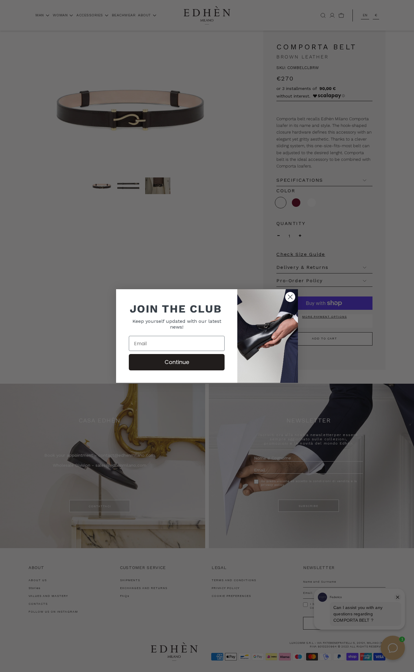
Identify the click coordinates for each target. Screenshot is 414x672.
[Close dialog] (290, 297)
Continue (177, 362)
